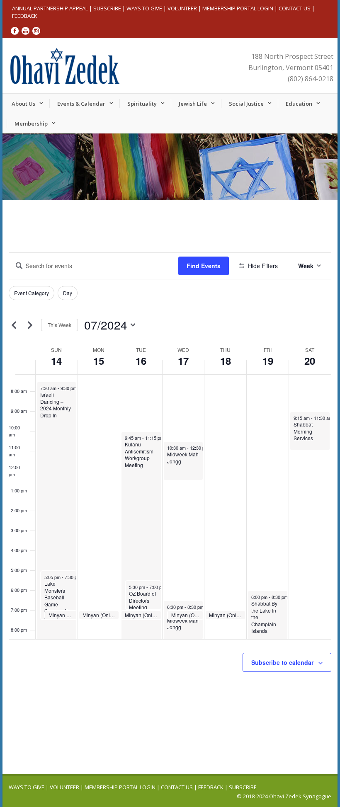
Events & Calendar (81, 103)
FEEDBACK (24, 15)
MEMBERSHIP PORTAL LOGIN (237, 8)
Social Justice (246, 103)
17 (183, 361)
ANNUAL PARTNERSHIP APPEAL (50, 8)
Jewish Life (193, 103)
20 (309, 361)
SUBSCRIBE (107, 8)
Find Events (204, 266)
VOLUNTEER (182, 8)
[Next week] (30, 325)
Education (299, 103)
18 (225, 361)
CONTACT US (295, 8)
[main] (170, 482)
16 (141, 361)
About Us (23, 103)
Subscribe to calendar (282, 662)
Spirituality (142, 103)
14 (56, 361)
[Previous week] (14, 325)
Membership (31, 123)
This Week (59, 324)
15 (98, 361)
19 (267, 361)
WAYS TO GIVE (144, 8)
